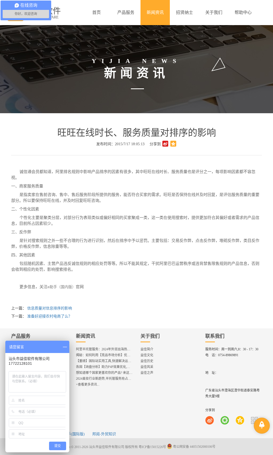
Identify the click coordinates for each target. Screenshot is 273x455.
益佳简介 (146, 349)
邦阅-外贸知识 (104, 434)
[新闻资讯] (155, 12)
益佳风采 (146, 367)
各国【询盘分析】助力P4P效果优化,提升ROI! (108, 367)
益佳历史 (146, 361)
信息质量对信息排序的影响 (49, 308)
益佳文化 (146, 355)
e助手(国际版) (73, 434)
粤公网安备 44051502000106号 (193, 447)
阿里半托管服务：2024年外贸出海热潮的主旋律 (109, 349)
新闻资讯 (85, 336)
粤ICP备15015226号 (152, 447)
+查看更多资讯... (87, 384)
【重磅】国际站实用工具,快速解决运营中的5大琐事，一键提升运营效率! (127, 361)
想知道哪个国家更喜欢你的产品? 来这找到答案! (109, 373)
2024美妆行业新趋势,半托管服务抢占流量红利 (108, 379)
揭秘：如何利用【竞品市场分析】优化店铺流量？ (111, 355)
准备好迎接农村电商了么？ (49, 316)
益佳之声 (146, 373)
